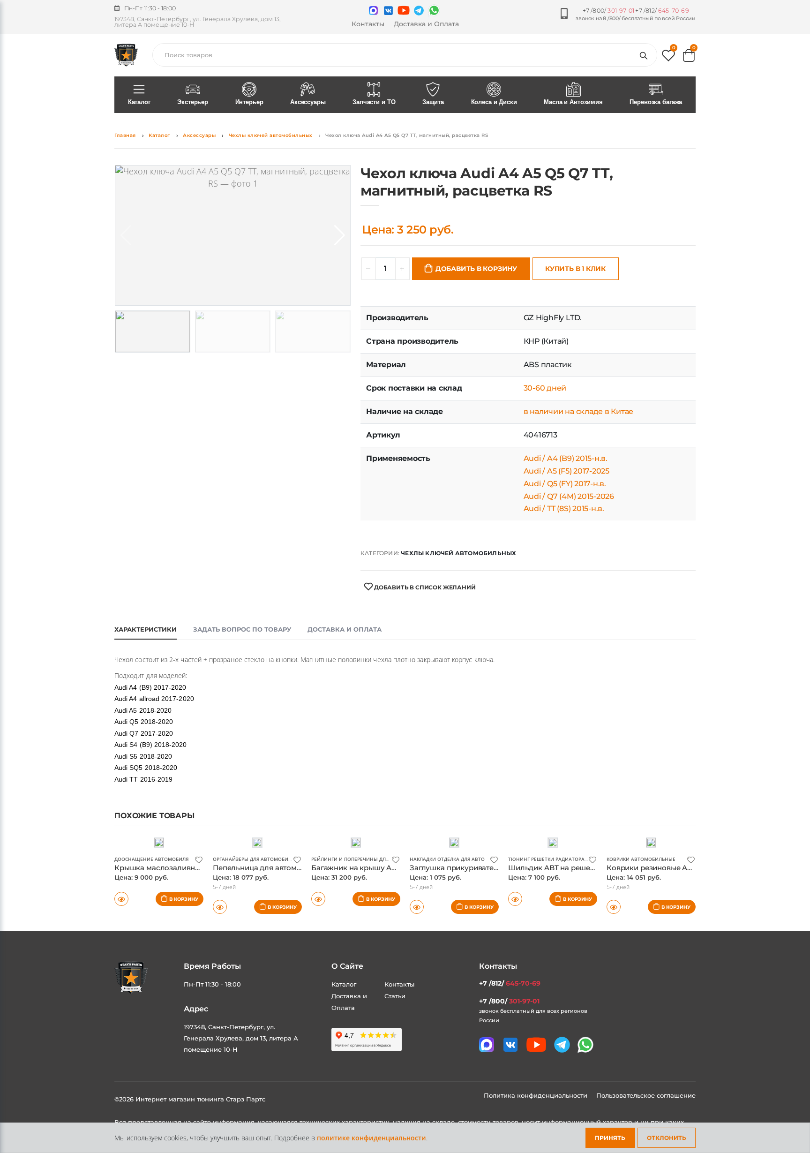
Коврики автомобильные (641, 859)
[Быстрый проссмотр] (121, 899)
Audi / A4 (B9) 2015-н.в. (566, 458)
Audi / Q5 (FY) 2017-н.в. (565, 483)
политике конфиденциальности (371, 1137)
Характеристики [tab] (145, 629)
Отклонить (666, 1137)
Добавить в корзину (476, 268)
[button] (668, 57)
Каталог (139, 102)
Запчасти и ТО (373, 102)
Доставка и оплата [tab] (345, 629)
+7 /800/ (608, 10)
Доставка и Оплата (426, 24)
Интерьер (249, 102)
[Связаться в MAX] (373, 10)
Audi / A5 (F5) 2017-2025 (566, 471)
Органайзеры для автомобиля (253, 859)
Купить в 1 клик (575, 268)
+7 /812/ (662, 10)
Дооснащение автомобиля (151, 859)
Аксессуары (308, 102)
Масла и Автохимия (573, 102)
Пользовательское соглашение (646, 1095)
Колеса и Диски (494, 102)
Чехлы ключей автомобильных (271, 135)
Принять (610, 1137)
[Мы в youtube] (404, 10)
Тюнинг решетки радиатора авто (553, 859)
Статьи (394, 996)
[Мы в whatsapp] (434, 10)
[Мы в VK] (388, 10)
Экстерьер (192, 102)
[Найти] (645, 55)
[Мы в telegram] (419, 10)
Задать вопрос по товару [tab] (242, 629)
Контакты (368, 24)
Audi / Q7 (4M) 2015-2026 (569, 496)
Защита (433, 102)
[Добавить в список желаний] (198, 859)
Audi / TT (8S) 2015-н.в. (564, 508)
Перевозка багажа (656, 102)
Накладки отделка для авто (447, 859)
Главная (125, 135)
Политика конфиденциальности (536, 1095)
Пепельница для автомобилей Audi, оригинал (296, 867)
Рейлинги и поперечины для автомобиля (367, 859)
